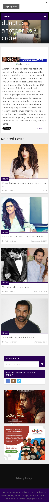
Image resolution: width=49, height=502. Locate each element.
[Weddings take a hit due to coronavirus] (24, 265)
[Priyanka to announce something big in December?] (24, 161)
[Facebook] (8, 381)
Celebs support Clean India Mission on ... (24, 236)
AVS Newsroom (11, 190)
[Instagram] (13, 381)
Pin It (39, 129)
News (5, 179)
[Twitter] (19, 381)
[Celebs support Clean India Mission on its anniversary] (24, 214)
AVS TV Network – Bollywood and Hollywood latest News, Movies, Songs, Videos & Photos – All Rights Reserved (24, 495)
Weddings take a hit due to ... (18, 287)
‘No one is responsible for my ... (19, 337)
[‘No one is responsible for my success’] (24, 316)
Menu (7, 16)
